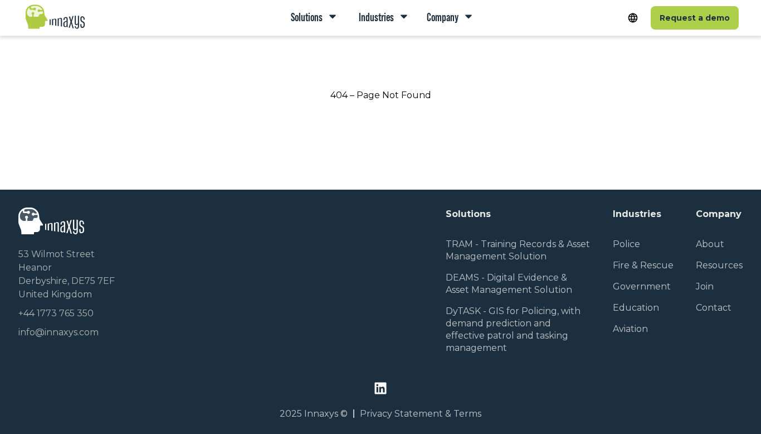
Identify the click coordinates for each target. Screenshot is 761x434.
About (710, 244)
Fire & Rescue (643, 265)
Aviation (630, 329)
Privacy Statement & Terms (420, 413)
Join (705, 286)
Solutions (307, 17)
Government (642, 286)
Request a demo (695, 18)
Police (626, 244)
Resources (719, 265)
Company (442, 17)
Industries (375, 17)
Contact (713, 307)
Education (636, 307)
